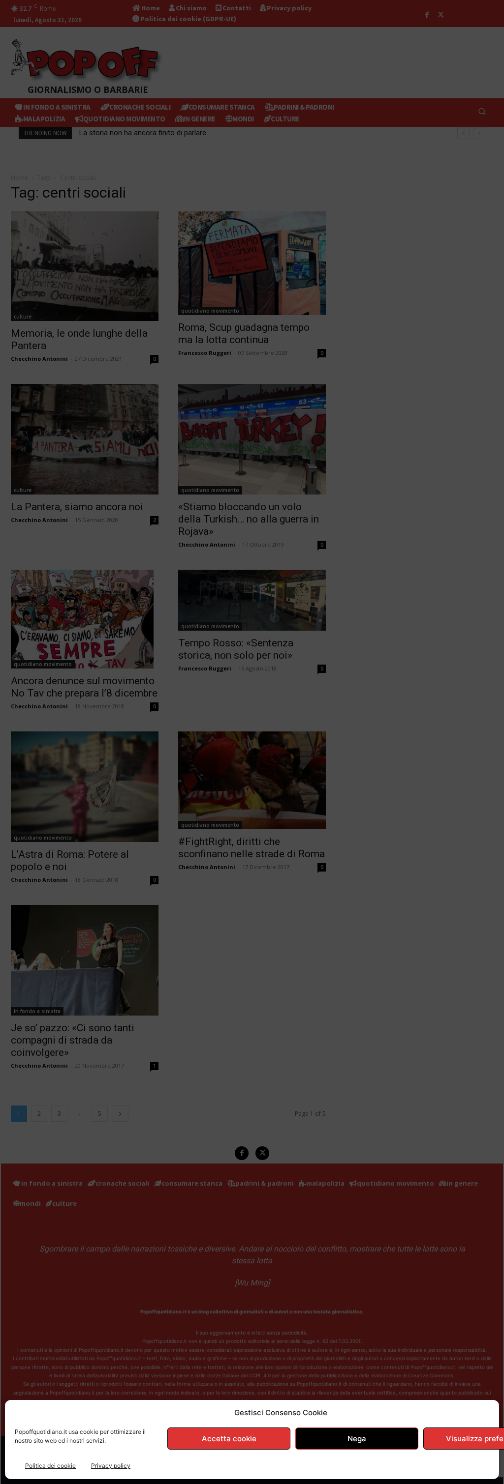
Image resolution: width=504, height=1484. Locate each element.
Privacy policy (110, 1465)
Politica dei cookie (50, 1465)
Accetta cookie (229, 1438)
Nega (356, 1438)
